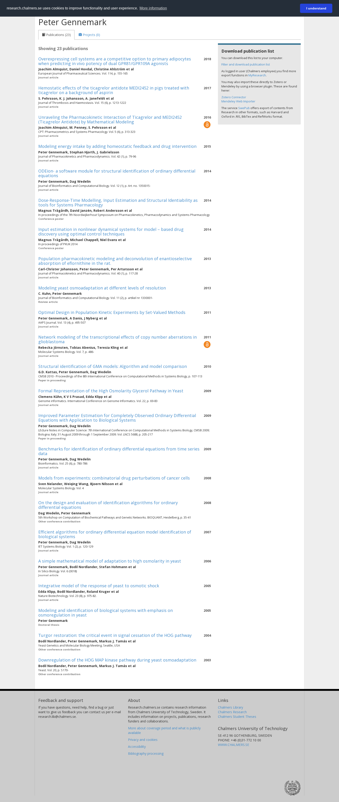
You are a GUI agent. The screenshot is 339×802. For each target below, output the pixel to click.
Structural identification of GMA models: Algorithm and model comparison (112, 366)
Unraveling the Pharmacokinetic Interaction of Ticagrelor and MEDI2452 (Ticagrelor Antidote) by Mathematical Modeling (110, 119)
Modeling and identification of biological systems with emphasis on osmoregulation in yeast (105, 613)
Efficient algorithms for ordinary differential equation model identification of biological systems (114, 534)
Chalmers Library (230, 707)
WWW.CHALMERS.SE (233, 744)
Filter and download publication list (245, 64)
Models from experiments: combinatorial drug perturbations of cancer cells (114, 478)
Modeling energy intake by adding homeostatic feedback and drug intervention (117, 146)
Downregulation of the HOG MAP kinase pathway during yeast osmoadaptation (117, 660)
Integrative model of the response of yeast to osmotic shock (98, 585)
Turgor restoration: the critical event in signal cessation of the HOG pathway (115, 635)
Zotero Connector (233, 97)
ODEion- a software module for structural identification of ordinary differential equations (116, 173)
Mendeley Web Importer (238, 101)
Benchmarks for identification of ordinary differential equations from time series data (118, 451)
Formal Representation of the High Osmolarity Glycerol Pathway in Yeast (110, 391)
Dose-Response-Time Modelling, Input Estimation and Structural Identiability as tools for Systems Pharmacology (118, 202)
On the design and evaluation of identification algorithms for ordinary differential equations (108, 505)
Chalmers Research (232, 712)
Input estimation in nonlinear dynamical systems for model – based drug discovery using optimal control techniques (111, 232)
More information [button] (153, 8)
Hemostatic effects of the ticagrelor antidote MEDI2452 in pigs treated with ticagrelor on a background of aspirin (113, 90)
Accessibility (137, 746)
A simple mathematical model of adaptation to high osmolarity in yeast (109, 561)
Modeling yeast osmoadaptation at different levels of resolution (102, 288)
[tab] (56, 35)
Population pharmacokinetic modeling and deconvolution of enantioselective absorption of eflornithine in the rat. (115, 261)
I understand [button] (316, 8)
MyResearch (257, 75)
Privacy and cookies (143, 739)
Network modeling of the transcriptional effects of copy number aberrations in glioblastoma (117, 339)
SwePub (244, 108)
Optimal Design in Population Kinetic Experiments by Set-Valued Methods (111, 312)
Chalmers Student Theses (237, 716)
